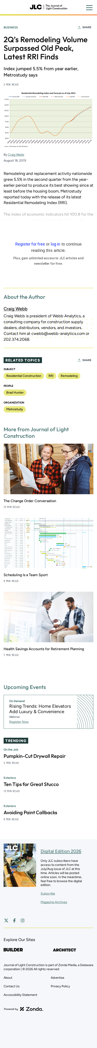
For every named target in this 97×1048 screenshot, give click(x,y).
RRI (50, 376)
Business (11, 27)
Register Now (19, 722)
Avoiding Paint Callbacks (30, 812)
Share (86, 27)
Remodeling (69, 376)
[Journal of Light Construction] (48, 7)
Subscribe (48, 893)
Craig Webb (16, 155)
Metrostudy (14, 409)
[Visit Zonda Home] (24, 1009)
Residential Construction (23, 376)
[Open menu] (89, 7)
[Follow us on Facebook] (14, 920)
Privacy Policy (60, 986)
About (8, 978)
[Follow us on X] (6, 920)
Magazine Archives (54, 902)
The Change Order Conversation (30, 501)
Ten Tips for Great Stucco (31, 784)
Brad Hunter (15, 392)
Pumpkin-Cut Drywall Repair (35, 756)
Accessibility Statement (20, 995)
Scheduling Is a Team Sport (26, 575)
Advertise (57, 978)
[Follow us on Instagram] (22, 920)
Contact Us (12, 986)
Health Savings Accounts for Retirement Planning (44, 649)
